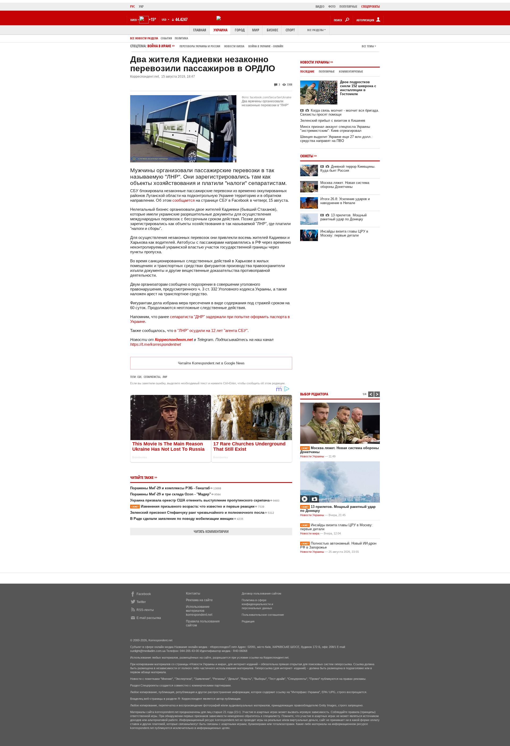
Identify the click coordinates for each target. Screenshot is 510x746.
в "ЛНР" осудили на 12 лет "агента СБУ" (211, 330)
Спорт (290, 29)
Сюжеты (306, 155)
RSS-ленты (145, 610)
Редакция (248, 621)
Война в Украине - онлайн (265, 46)
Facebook (144, 594)
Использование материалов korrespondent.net (199, 611)
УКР (141, 6)
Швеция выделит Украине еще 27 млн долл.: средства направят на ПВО (336, 139)
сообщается (183, 200)
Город (240, 29)
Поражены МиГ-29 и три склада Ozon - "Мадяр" (175, 494)
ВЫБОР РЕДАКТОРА (314, 394)
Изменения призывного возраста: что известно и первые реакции (197, 506)
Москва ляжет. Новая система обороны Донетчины (344, 185)
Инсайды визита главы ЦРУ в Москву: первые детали (344, 233)
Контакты (193, 593)
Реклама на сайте (199, 600)
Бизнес (272, 29)
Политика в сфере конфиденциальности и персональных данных (257, 604)
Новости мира (309, 533)
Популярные (327, 71)
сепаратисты (152, 377)
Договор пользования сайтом (261, 593)
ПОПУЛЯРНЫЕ (348, 6)
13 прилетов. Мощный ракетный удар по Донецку (343, 217)
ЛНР (165, 377)
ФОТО (331, 6)
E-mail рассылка (149, 618)
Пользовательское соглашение (263, 614)
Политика (181, 38)
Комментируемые (351, 71)
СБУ (139, 377)
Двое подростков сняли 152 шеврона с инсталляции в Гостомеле (358, 88)
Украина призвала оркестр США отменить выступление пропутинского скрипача (204, 500)
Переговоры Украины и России (200, 46)
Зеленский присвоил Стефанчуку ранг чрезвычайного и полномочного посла (202, 513)
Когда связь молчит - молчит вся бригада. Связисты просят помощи (339, 112)
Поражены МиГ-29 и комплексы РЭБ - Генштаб (175, 488)
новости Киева (234, 46)
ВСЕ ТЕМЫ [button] (368, 46)
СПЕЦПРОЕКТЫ (370, 6)
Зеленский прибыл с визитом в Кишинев (332, 121)
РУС (132, 6)
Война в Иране (215, 45)
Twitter (141, 602)
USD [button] (164, 20)
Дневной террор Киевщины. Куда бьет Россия (347, 168)
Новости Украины (314, 62)
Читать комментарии (211, 531)
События (166, 38)
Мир (255, 29)
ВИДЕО (320, 6)
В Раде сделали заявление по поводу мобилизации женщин (186, 519)
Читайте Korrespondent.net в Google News (211, 363)
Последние (307, 71)
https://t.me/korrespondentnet (155, 344)
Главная (199, 29)
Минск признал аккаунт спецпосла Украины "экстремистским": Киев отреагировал (335, 129)
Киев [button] (133, 20)
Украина (220, 29)
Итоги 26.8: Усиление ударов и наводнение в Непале (345, 201)
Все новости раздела (144, 38)
